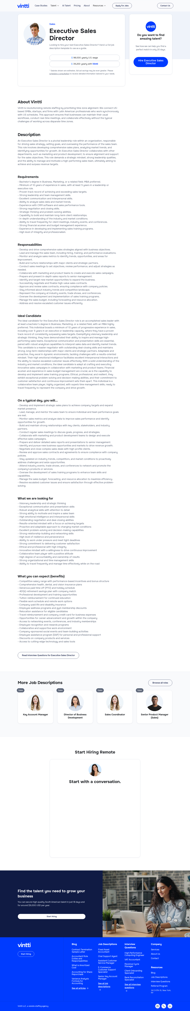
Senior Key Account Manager (107, 977)
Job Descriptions (107, 944)
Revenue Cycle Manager (132, 965)
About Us (155, 954)
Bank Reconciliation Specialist (134, 978)
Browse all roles (160, 682)
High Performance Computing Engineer (134, 954)
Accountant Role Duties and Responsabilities (80, 958)
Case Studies (41, 6)
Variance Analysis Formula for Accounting (80, 981)
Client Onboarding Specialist (133, 972)
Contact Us (165, 6)
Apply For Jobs (122, 6)
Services (155, 949)
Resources (98, 6)
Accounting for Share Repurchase (82, 973)
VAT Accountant (132, 960)
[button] (55, 6)
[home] (23, 5)
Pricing (77, 6)
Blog (74, 944)
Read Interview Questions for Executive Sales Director (48, 655)
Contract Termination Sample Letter (82, 950)
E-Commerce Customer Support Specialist (107, 969)
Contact (155, 958)
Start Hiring (52, 916)
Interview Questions (160, 981)
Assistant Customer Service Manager (107, 962)
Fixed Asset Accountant (103, 950)
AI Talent (66, 6)
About (87, 6)
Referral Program (159, 986)
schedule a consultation (59, 74)
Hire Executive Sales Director (150, 62)
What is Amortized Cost (80, 966)
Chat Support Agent (107, 956)
